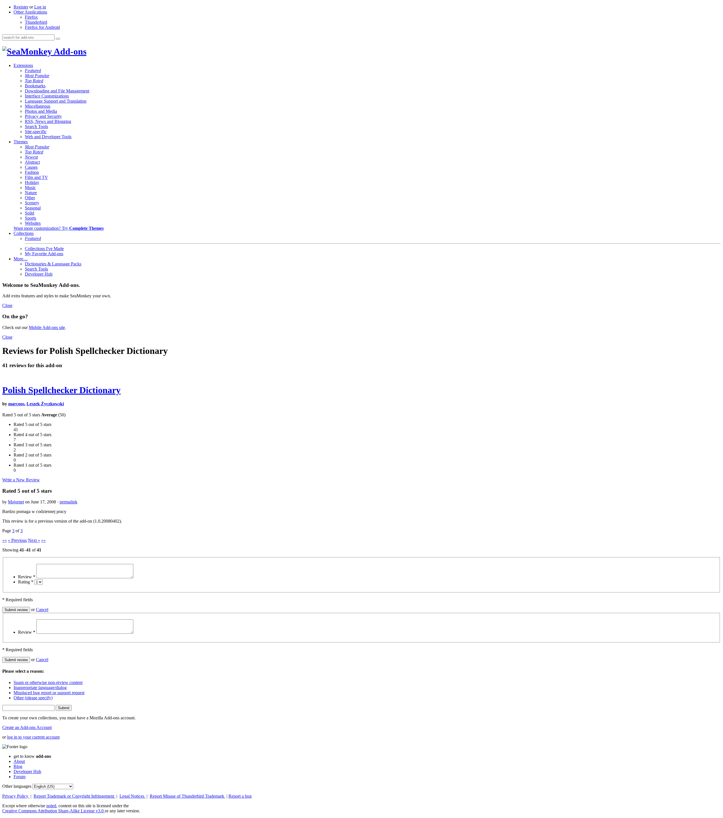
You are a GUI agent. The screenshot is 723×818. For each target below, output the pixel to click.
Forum (19, 776)
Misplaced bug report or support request (49, 692)
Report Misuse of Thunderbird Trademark (187, 796)
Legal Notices (132, 796)
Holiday (32, 182)
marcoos (16, 403)
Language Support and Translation (55, 101)
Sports (30, 218)
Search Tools (36, 126)
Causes (31, 167)
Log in (40, 7)
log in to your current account (33, 737)
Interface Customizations (47, 96)
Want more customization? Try (59, 228)
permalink (68, 501)
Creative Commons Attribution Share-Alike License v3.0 (53, 810)
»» (43, 540)
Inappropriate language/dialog (40, 687)
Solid (29, 213)
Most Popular (37, 75)
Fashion (32, 172)
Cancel (42, 609)
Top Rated (34, 80)
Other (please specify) (33, 697)
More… (21, 258)
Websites (33, 223)
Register (21, 7)
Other (30, 197)
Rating (25, 581)
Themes (21, 141)
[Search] (58, 39)
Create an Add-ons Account (27, 727)
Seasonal (33, 207)
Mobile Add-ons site (47, 327)
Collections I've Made (44, 248)
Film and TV (36, 177)
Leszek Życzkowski (45, 403)
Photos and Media (41, 111)
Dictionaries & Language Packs (53, 263)
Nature (31, 192)
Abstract (32, 162)
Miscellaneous (37, 106)
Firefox (31, 17)
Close (7, 305)
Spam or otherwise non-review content (48, 682)
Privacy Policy (15, 796)
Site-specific (36, 131)
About (19, 761)
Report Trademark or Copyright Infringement (74, 796)
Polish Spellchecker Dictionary (61, 390)
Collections (24, 233)
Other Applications (30, 12)
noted (51, 805)
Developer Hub (39, 274)
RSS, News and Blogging (48, 121)
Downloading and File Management (57, 90)
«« (4, 540)
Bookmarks (35, 85)
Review (26, 576)
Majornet (16, 501)
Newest (31, 157)
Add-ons (69, 51)
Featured (33, 70)
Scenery (32, 202)
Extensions (23, 65)
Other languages (16, 786)
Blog (18, 766)
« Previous (17, 540)
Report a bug (240, 796)
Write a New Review (21, 479)
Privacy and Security (43, 116)
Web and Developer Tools (48, 136)
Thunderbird (36, 22)
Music (30, 187)
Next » (34, 540)
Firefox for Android (42, 27)
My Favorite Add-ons (44, 253)
